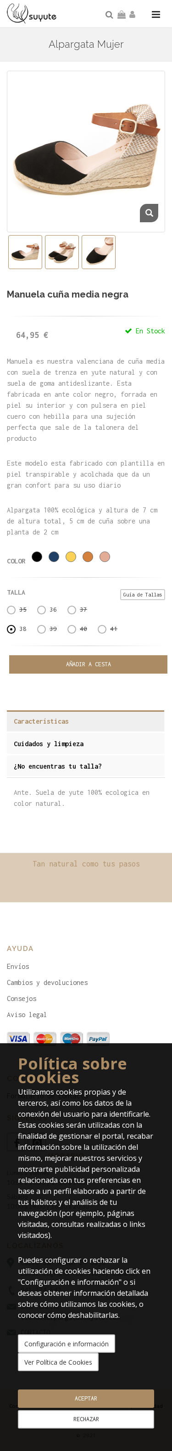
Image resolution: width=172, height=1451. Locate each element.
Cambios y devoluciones (47, 982)
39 (53, 628)
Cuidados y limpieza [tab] (48, 744)
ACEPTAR (86, 1398)
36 (53, 609)
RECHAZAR (86, 1419)
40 (83, 628)
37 (83, 609)
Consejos (21, 998)
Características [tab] (41, 721)
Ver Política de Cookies (58, 1362)
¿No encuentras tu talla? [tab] (58, 766)
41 (113, 628)
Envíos (18, 966)
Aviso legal (27, 1014)
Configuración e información (66, 1343)
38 (23, 628)
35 (23, 609)
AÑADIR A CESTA (88, 664)
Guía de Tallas (142, 594)
